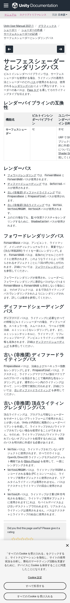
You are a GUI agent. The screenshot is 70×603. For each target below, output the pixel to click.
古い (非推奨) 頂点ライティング (25, 205)
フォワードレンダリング (21, 175)
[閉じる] (67, 545)
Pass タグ (33, 90)
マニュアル (10, 14)
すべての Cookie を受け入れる (35, 596)
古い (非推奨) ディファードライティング (31, 192)
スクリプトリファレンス (33, 14)
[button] (13, 539)
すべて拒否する (35, 585)
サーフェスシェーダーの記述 (21, 33)
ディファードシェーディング (24, 183)
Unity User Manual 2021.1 (19, 25)
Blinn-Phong (32, 461)
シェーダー (10, 30)
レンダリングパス (22, 85)
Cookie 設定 (35, 577)
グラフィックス (47, 25)
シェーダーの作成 (31, 30)
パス (33, 82)
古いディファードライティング (32, 390)
